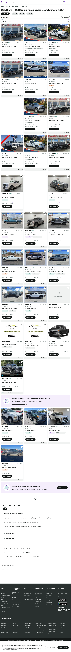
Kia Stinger (62, 627)
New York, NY (49, 604)
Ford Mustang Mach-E (29, 630)
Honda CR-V (15, 623)
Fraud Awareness (53, 640)
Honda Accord (16, 627)
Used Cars (3, 591)
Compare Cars (15, 599)
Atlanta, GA (48, 600)
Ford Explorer (27, 632)
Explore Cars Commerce (63, 591)
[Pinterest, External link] (69, 610)
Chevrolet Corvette (52, 623)
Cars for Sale (7, 6)
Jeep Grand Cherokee (41, 625)
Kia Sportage (62, 623)
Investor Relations (27, 640)
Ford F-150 (27, 627)
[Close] (69, 642)
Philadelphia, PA (49, 602)
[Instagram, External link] (66, 610)
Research (24, 2)
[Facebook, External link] (61, 610)
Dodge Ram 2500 (10, 538)
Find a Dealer (4, 601)
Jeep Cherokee (39, 632)
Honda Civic (15, 625)
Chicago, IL (48, 591)
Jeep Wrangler (39, 623)
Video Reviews (15, 609)
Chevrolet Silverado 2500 (12, 541)
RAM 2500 (8, 531)
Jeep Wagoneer (39, 627)
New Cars (3, 593)
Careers (35, 640)
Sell (18, 2)
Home (2, 6)
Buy (13, 2)
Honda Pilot (15, 630)
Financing (3, 611)
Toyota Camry (4, 630)
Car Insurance (38, 601)
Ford (23, 6)
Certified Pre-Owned (5, 595)
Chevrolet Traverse (52, 629)
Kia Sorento (62, 625)
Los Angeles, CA (49, 595)
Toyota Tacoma (4, 627)
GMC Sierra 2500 (10, 533)
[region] (35, 646)
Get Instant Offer (27, 593)
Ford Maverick (28, 623)
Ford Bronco (27, 625)
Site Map (37, 606)
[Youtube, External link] (64, 610)
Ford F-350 (8, 536)
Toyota (2, 621)
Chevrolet (50, 621)
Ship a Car (37, 597)
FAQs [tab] (5, 508)
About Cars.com (10, 640)
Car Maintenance (38, 603)
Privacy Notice (17, 645)
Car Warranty (38, 599)
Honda (14, 621)
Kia (60, 621)
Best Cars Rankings (16, 602)
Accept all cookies (63, 647)
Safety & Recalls (15, 604)
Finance (31, 2)
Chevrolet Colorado (52, 633)
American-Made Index (17, 606)
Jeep (37, 621)
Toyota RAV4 (3, 623)
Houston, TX (49, 593)
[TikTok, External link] (59, 610)
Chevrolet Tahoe (51, 631)
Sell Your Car (26, 591)
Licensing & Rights (43, 640)
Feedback (61, 640)
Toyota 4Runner (4, 632)
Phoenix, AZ (48, 597)
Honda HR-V (15, 632)
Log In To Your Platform (63, 593)
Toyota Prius (3, 625)
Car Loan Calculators (39, 591)
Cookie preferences (50, 647)
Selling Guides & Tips (28, 599)
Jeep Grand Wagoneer (41, 630)
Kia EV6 (61, 632)
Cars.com (12, 646)
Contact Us (18, 640)
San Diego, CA (49, 607)
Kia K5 (61, 630)
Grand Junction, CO (16, 6)
